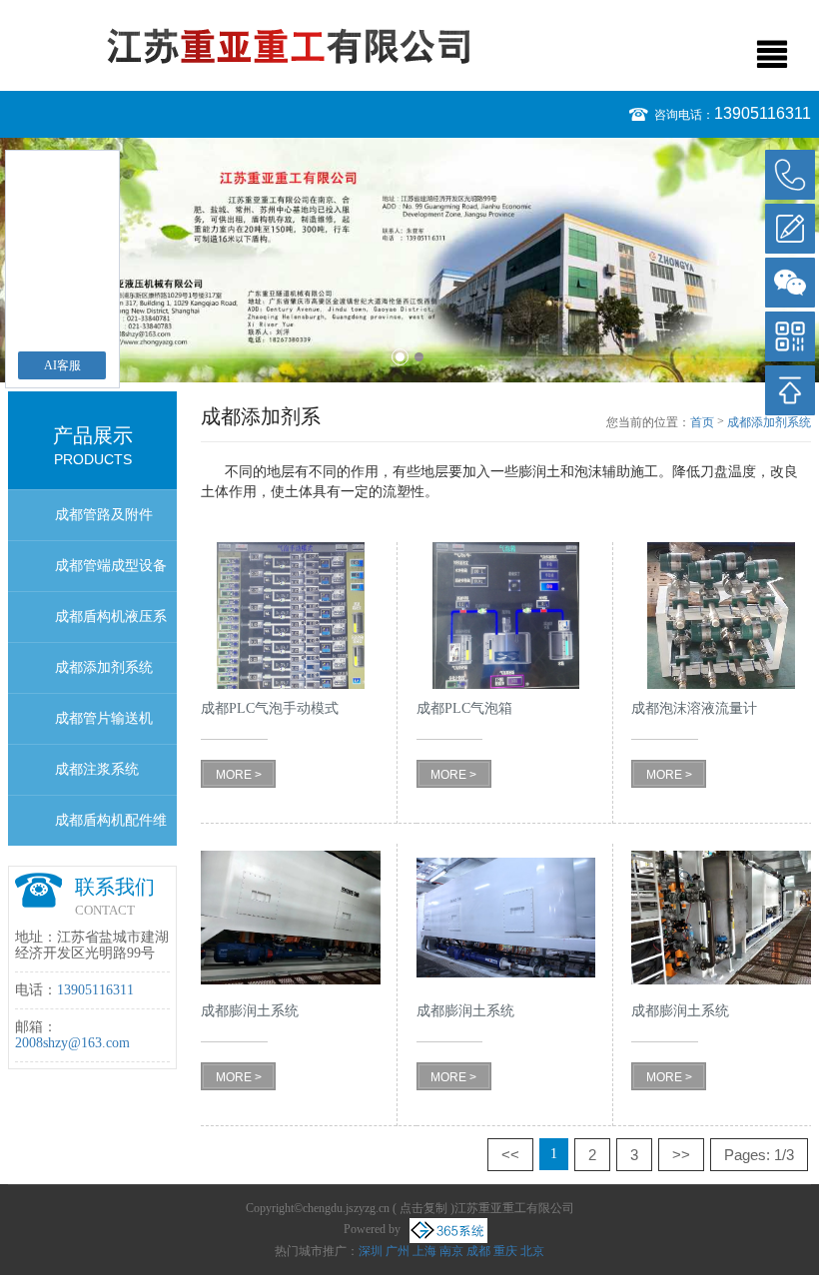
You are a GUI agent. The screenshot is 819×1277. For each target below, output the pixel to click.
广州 (398, 1251)
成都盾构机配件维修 (111, 829)
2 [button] (418, 356)
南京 (451, 1251)
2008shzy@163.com (72, 1042)
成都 (478, 1251)
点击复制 (423, 1208)
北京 (532, 1251)
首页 (702, 422)
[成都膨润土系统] (291, 917)
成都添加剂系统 (104, 667)
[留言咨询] (790, 229)
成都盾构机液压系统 (111, 625)
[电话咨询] (790, 175)
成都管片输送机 (104, 718)
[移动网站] (790, 336)
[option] (409, 260)
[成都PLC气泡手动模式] (291, 615)
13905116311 (762, 113)
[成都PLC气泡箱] (506, 615)
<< (510, 1154)
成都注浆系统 (97, 769)
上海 (424, 1251)
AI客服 (62, 365)
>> (681, 1154)
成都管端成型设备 (111, 565)
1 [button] (400, 356)
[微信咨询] (790, 283)
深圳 (371, 1251)
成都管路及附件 (104, 514)
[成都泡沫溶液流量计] (721, 615)
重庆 (505, 1251)
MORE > (239, 775)
